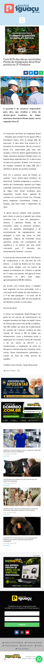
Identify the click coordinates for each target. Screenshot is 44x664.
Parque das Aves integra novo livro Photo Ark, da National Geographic (20, 480)
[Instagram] (22, 632)
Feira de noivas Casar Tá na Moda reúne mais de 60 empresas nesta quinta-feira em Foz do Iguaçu (20, 509)
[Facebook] (17, 632)
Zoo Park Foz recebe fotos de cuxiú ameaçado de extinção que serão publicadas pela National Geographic (20, 539)
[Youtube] (27, 632)
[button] (22, 20)
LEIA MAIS (6, 456)
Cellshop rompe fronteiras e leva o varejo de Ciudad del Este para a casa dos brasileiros (22, 451)
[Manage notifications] (5, 659)
